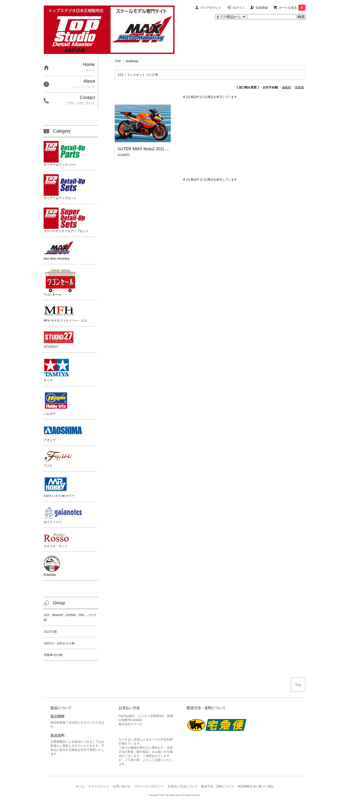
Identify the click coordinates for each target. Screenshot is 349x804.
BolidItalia (132, 61)
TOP (118, 61)
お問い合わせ (122, 786)
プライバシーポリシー (149, 786)
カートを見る (291, 7)
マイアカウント (210, 7)
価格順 (286, 87)
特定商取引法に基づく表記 (256, 786)
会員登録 (262, 7)
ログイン (239, 7)
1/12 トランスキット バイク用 (138, 74)
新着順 (299, 87)
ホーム (80, 786)
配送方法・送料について (217, 786)
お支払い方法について (183, 786)
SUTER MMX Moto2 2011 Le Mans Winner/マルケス (165, 148)
